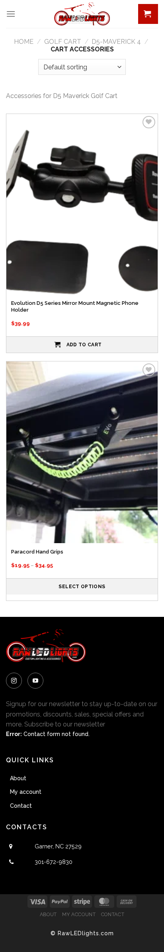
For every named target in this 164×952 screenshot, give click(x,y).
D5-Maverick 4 (116, 41)
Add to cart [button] (84, 344)
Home (23, 41)
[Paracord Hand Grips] (82, 452)
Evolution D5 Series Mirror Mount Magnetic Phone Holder (75, 306)
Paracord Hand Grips (37, 552)
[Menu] (11, 14)
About (18, 778)
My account (25, 792)
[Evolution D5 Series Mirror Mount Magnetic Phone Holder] (82, 204)
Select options (82, 586)
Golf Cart (62, 41)
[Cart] (148, 14)
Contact (21, 806)
